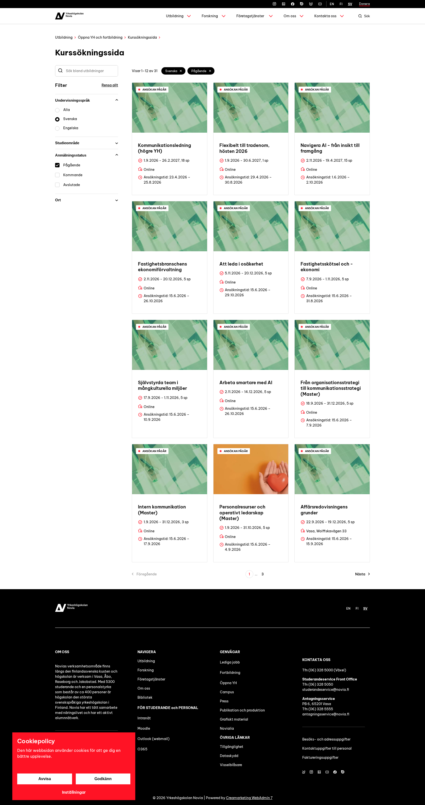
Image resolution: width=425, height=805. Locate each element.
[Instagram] (274, 4)
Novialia (227, 728)
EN (332, 4)
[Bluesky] (311, 4)
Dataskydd (229, 756)
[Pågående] (210, 71)
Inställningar (74, 792)
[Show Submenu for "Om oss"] (301, 16)
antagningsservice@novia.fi (325, 714)
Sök (367, 16)
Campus (227, 692)
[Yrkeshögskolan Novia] (69, 16)
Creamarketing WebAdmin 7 (249, 798)
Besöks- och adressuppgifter (326, 739)
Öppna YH (228, 683)
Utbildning (174, 16)
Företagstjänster (250, 16)
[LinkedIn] (284, 4)
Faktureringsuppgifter (320, 757)
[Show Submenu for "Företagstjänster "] (270, 16)
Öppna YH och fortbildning (100, 37)
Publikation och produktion (242, 710)
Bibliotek (144, 697)
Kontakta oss (325, 16)
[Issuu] (302, 4)
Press (224, 701)
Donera (364, 4)
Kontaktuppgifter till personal (327, 748)
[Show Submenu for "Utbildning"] (188, 16)
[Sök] (60, 70)
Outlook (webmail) (153, 739)
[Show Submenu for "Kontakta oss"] (341, 16)
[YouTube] (320, 4)
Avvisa (44, 779)
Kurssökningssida (142, 37)
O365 (142, 749)
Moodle (143, 728)
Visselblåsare (231, 765)
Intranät (144, 718)
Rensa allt (110, 85)
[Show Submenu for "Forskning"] (223, 16)
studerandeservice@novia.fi (325, 689)
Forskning (210, 16)
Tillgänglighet (231, 746)
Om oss (290, 16)
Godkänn (103, 779)
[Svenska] (181, 71)
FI (341, 4)
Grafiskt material (234, 719)
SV (350, 4)
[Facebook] (293, 4)
